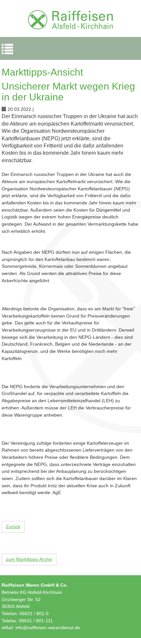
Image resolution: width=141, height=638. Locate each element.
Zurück (13, 526)
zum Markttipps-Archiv (29, 559)
